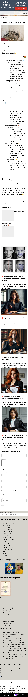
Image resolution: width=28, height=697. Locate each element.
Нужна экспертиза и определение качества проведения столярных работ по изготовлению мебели (14, 650)
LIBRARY (5, 555)
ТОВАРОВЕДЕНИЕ (7, 531)
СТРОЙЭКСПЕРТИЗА (8, 539)
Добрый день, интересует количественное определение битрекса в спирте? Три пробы (14, 634)
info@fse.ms (21, 6)
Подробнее (16, 692)
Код (5, 459)
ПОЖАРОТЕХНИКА (8, 547)
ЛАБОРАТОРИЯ (7, 533)
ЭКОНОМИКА (6, 527)
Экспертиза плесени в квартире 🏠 (7, 224)
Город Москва (7, 603)
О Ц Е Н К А (6, 543)
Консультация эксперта (6, 628)
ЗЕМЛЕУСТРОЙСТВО (8, 537)
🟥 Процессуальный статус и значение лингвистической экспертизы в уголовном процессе (13, 278)
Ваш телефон (4, 479)
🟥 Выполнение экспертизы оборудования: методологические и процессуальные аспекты (14, 438)
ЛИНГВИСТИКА (7, 529)
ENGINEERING (6, 545)
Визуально (3, 459)
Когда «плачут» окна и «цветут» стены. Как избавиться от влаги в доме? (7, 242)
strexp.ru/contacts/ (17, 192)
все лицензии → (4, 597)
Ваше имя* (4, 473)
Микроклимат (4, 17)
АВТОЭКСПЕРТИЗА (8, 535)
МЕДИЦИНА (6, 525)
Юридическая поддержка (7, 512)
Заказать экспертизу (21, 8)
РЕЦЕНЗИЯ (6, 553)
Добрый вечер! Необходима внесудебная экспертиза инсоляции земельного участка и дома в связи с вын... (14, 640)
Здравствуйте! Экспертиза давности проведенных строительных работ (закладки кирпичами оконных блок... (15, 656)
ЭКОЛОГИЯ (6, 541)
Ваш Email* (4, 469)
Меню (25, 13)
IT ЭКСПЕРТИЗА (7, 549)
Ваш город (4, 485)
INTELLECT (6, 551)
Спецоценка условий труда (7, 673)
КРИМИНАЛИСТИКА (8, 523)
